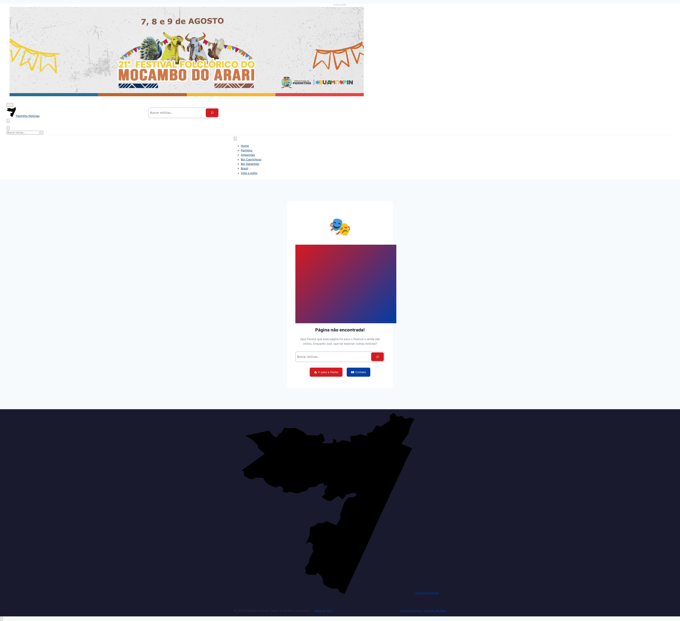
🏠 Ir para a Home (326, 372)
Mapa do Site (323, 610)
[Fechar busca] (8, 128)
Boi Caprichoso (251, 159)
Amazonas (248, 155)
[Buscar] (212, 112)
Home (245, 146)
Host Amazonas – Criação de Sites (423, 610)
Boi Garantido (250, 164)
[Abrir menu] (10, 105)
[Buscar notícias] (8, 121)
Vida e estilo (249, 173)
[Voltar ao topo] (1, 619)
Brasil (244, 168)
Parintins (246, 150)
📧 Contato (358, 372)
